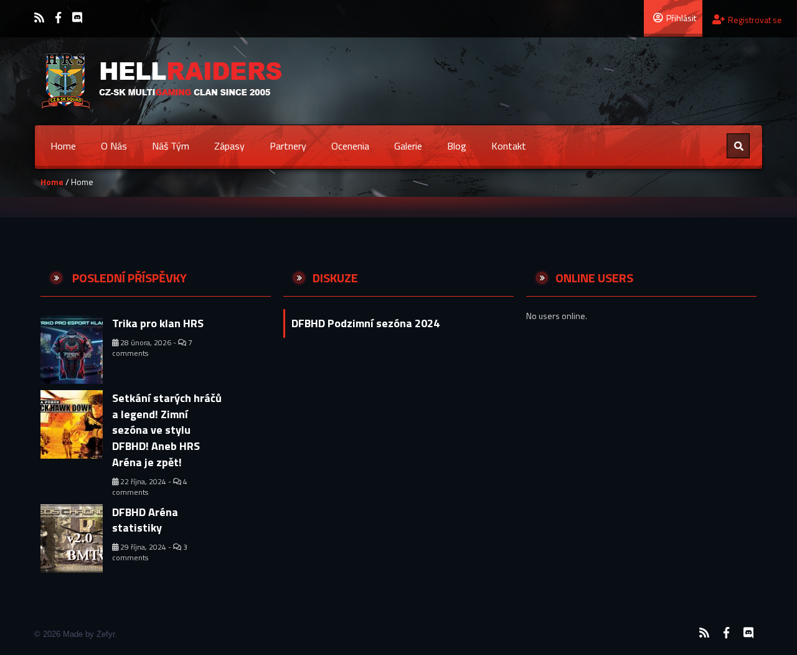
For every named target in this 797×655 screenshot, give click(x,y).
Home (63, 145)
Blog (456, 145)
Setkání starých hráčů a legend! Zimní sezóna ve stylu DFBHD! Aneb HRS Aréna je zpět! (167, 430)
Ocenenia (350, 145)
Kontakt (508, 145)
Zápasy (229, 145)
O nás (114, 145)
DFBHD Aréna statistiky (145, 520)
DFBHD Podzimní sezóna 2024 (365, 323)
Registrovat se (755, 19)
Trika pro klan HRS (158, 323)
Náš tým (170, 145)
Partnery (288, 145)
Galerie (408, 145)
